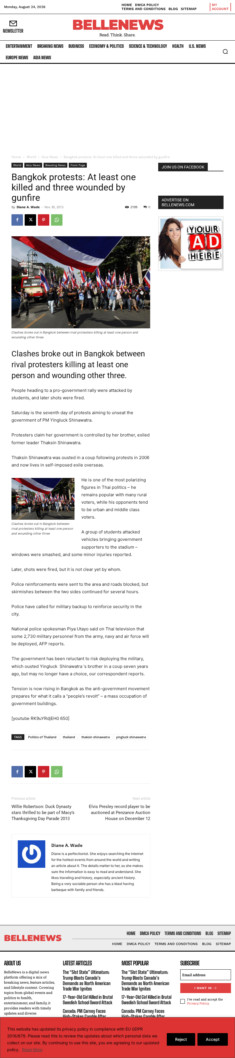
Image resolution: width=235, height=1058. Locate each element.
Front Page (77, 165)
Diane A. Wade (28, 207)
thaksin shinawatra (95, 737)
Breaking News (55, 165)
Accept (213, 1039)
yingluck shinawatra (131, 737)
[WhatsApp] (56, 220)
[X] (30, 220)
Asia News (50, 156)
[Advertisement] (117, 107)
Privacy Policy (198, 1003)
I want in (203, 988)
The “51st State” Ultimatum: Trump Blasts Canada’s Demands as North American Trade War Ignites (87, 981)
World (31, 156)
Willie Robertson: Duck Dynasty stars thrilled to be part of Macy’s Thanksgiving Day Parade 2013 (43, 812)
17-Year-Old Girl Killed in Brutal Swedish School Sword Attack (88, 999)
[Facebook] (17, 220)
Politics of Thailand (42, 737)
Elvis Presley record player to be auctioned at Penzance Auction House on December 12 (119, 812)
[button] (225, 51)
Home (16, 156)
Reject (181, 1039)
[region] (117, 1037)
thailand (69, 737)
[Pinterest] (43, 220)
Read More (32, 1049)
